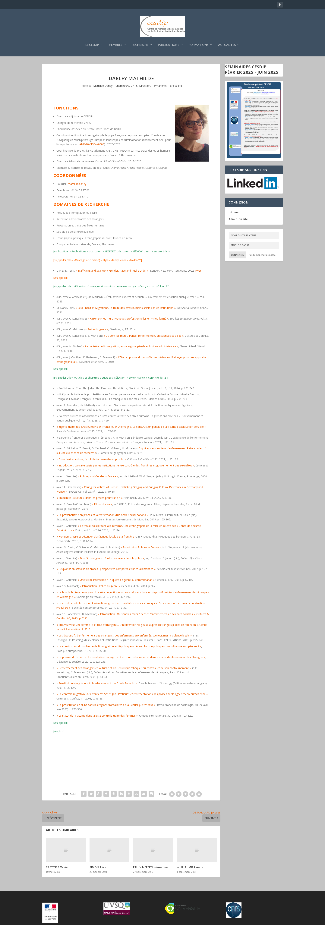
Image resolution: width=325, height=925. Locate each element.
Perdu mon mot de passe (262, 255)
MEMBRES (115, 45)
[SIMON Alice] (109, 850)
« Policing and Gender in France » (98, 476)
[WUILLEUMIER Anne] (197, 850)
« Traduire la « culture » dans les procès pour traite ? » (89, 498)
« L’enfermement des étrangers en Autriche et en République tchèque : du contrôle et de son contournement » (123, 668)
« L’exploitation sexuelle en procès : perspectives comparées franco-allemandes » (105, 569)
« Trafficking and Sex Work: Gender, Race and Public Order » (112, 270)
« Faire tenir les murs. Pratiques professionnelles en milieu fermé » (128, 318)
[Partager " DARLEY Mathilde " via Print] (151, 794)
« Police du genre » (96, 329)
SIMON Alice (98, 867)
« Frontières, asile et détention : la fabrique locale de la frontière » (96, 536)
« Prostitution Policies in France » (140, 547)
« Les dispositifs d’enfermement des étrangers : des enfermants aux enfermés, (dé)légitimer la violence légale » (124, 635)
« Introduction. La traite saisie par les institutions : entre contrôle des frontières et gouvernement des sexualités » (125, 465)
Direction (144, 85)
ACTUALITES (227, 45)
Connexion (237, 255)
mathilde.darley (77, 184)
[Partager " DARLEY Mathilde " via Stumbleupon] (136, 794)
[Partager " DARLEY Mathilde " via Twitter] (91, 794)
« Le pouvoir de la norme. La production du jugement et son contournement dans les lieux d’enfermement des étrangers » (130, 657)
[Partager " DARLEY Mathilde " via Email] (144, 794)
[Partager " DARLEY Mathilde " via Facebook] (83, 794)
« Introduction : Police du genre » (100, 586)
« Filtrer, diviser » (102, 504)
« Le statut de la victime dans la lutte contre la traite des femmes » (97, 715)
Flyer (198, 270)
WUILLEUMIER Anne (190, 867)
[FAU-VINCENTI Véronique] (153, 850)
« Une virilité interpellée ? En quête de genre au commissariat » (116, 580)
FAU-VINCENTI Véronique (150, 867)
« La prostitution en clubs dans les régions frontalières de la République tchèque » (106, 705)
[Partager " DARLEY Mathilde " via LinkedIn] (121, 794)
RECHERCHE (140, 45)
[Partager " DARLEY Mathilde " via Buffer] (129, 794)
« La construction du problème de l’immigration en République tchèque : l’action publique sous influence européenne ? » (128, 646)
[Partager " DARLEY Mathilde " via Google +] (99, 794)
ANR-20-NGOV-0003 (91, 144)
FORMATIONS (199, 45)
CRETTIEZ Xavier (57, 867)
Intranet (234, 212)
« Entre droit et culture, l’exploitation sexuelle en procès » (91, 459)
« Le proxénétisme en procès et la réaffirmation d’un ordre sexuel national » (102, 515)
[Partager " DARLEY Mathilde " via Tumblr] (106, 794)
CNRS (134, 85)
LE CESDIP (92, 45)
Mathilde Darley (102, 85)
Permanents (159, 85)
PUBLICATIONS (168, 45)
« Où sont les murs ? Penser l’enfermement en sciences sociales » (143, 335)
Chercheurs (122, 85)
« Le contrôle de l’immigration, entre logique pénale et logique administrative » (130, 346)
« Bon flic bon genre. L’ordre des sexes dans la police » (111, 558)
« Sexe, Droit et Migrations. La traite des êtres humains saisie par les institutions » (125, 308)
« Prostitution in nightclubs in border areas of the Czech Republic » (96, 683)
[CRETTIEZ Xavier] (66, 850)
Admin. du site (238, 219)
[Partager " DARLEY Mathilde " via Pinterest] (114, 794)
